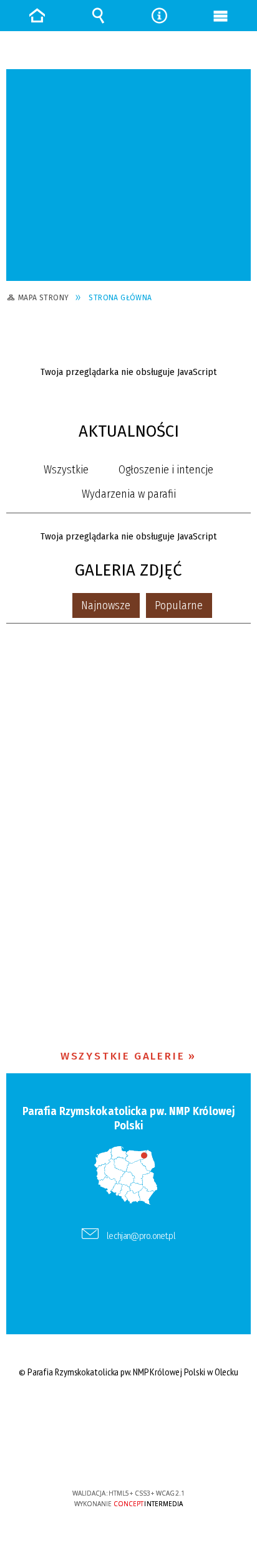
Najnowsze (105, 605)
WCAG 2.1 (166, 1456)
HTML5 (109, 1457)
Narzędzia (159, 15)
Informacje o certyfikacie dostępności (129, 1413)
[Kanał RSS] (244, 434)
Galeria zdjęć (128, 570)
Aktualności (129, 431)
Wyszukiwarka (98, 15)
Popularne (179, 605)
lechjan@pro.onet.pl (141, 1235)
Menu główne (220, 15)
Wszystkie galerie (123, 1056)
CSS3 (128, 1457)
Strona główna (36, 15)
